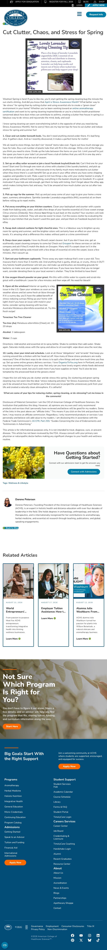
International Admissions (10, 854)
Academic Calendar (63, 791)
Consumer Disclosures (72, 926)
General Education (13, 806)
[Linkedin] (98, 935)
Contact (57, 908)
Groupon (66, 243)
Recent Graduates (63, 858)
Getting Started (12, 831)
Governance (37, 926)
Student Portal (61, 812)
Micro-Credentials (13, 812)
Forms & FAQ (60, 806)
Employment (52, 926)
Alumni (57, 853)
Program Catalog (12, 822)
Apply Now (15, 862)
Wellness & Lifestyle (18, 483)
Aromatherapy (11, 785)
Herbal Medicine (12, 790)
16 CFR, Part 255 (41, 421)
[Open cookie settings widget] (4, 945)
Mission (57, 877)
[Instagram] (89, 935)
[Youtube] (81, 935)
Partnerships (60, 898)
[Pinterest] (72, 940)
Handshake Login (62, 848)
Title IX (90, 926)
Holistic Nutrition (13, 796)
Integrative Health (13, 801)
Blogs (56, 893)
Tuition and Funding (14, 842)
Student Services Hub (62, 785)
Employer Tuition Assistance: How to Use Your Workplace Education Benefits (53, 610)
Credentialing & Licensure (61, 837)
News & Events (61, 888)
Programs (10, 779)
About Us (58, 872)
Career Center (61, 825)
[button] (79, 14)
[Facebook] (72, 935)
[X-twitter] (81, 940)
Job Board (58, 831)
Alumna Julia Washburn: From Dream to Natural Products (87, 610)
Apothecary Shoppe (63, 903)
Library (57, 801)
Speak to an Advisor (14, 837)
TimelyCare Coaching (64, 843)
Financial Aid (10, 847)
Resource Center (62, 863)
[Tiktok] (98, 940)
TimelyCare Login (62, 817)
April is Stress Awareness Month (61, 102)
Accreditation (60, 882)
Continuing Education (15, 817)
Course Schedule (62, 796)
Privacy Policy (38, 929)
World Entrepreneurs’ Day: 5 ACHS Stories (15, 610)
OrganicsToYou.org (68, 362)
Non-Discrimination (57, 929)
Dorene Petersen (25, 499)
